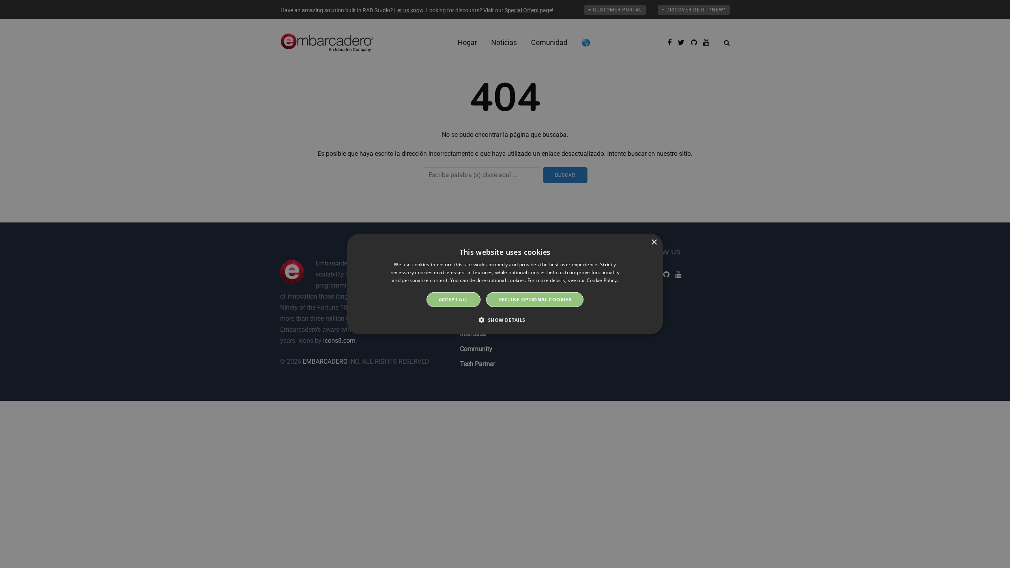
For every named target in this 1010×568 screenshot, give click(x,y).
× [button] (654, 242)
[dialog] (505, 284)
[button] (504, 319)
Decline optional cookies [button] (535, 299)
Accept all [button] (453, 299)
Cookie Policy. (602, 280)
